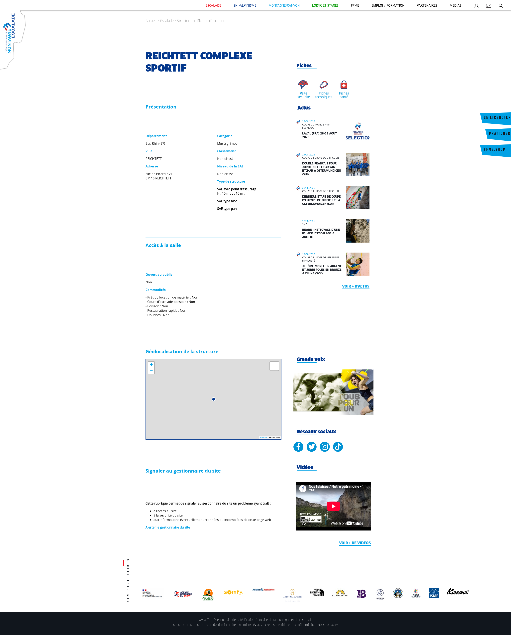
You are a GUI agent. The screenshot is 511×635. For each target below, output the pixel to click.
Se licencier (497, 118)
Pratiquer (500, 134)
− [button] (151, 370)
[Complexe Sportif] (214, 399)
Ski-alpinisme (245, 5)
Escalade (213, 5)
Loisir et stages (325, 5)
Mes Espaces (476, 7)
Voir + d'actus (355, 286)
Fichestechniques (323, 95)
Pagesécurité (303, 95)
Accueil (151, 21)
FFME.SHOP (495, 150)
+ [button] (151, 364)
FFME (355, 5)
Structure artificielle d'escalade (201, 21)
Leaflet (263, 437)
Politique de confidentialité (296, 625)
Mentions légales (250, 625)
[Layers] (274, 366)
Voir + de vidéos (355, 543)
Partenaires (427, 5)
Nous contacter (328, 625)
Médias (455, 5)
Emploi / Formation (387, 5)
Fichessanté (344, 95)
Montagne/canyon (284, 5)
